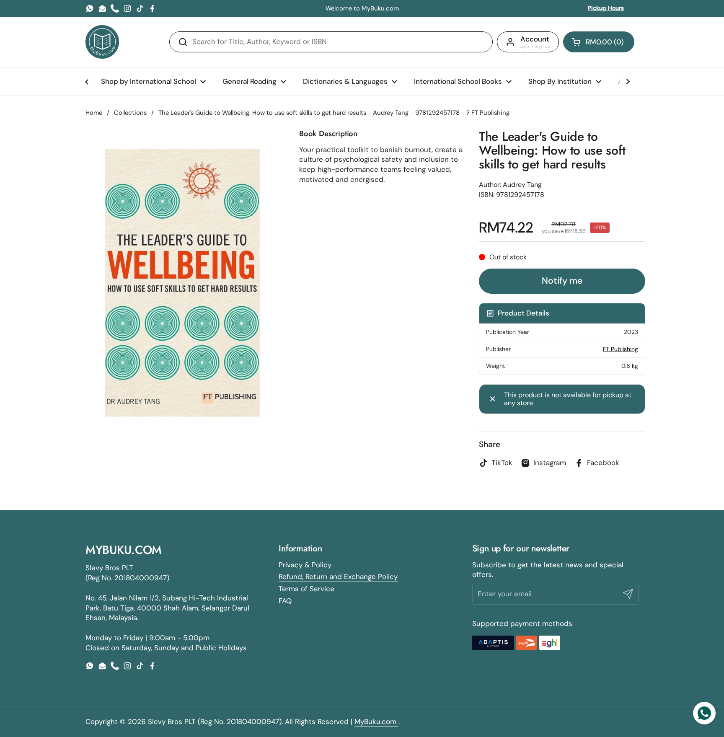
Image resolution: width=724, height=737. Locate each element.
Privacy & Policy (305, 564)
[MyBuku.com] (102, 42)
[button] (598, 41)
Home (93, 113)
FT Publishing (620, 349)
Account (534, 39)
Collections (130, 113)
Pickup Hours (606, 8)
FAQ (285, 600)
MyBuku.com (376, 721)
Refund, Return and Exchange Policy (338, 576)
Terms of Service (306, 588)
